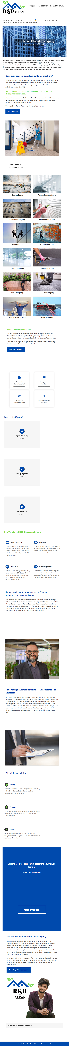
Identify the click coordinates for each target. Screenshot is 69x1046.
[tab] (16, 166)
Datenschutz (44, 1043)
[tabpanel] (34, 596)
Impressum (37, 1043)
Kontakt (49, 1043)
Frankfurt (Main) (30, 60)
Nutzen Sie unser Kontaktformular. (19, 1025)
